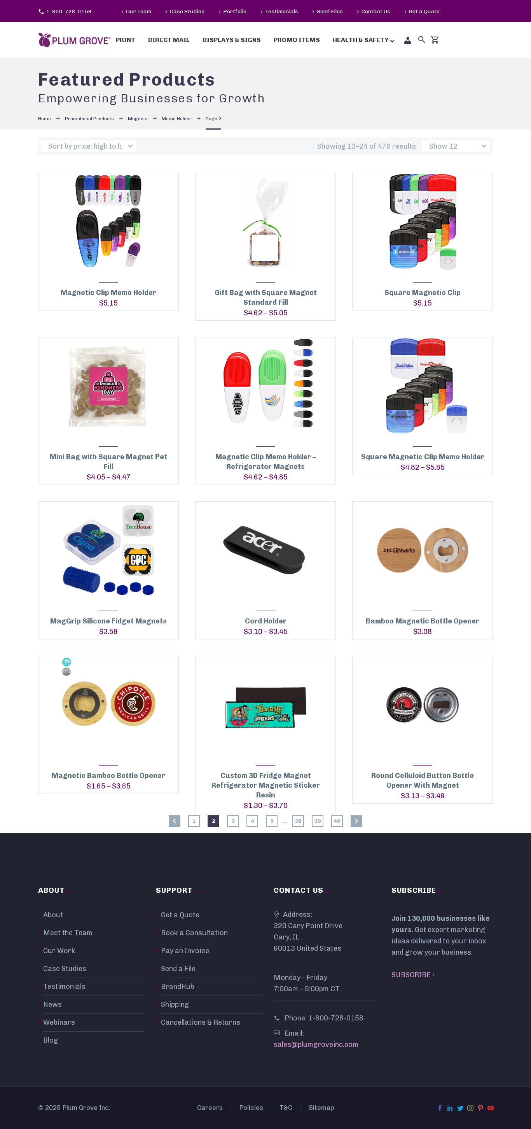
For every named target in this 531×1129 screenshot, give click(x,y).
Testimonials (281, 11)
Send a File (178, 968)
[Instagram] (470, 1108)
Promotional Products (89, 118)
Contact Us (376, 11)
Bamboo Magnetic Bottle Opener (422, 621)
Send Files (330, 11)
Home (44, 118)
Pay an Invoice (185, 950)
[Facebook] (440, 1108)
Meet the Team (68, 933)
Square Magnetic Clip (422, 292)
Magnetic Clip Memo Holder (108, 292)
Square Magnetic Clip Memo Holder (422, 457)
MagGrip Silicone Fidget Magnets (108, 621)
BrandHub (177, 986)
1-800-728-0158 (69, 11)
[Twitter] (460, 1108)
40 (337, 821)
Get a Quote (424, 11)
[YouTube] (490, 1108)
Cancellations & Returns (200, 1022)
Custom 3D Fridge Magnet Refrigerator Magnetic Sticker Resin (265, 785)
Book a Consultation (194, 933)
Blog (50, 1040)
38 (298, 821)
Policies (251, 1107)
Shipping (175, 1004)
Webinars (59, 1022)
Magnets (138, 118)
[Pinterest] (480, 1108)
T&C (285, 1107)
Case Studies (187, 11)
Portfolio (234, 11)
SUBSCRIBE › (412, 975)
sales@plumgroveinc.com (316, 1044)
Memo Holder (177, 118)
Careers (210, 1107)
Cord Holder (265, 621)
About (53, 915)
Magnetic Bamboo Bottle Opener (108, 775)
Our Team (138, 11)
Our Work (59, 950)
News (52, 1004)
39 (317, 821)
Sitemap (321, 1107)
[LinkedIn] (450, 1108)
